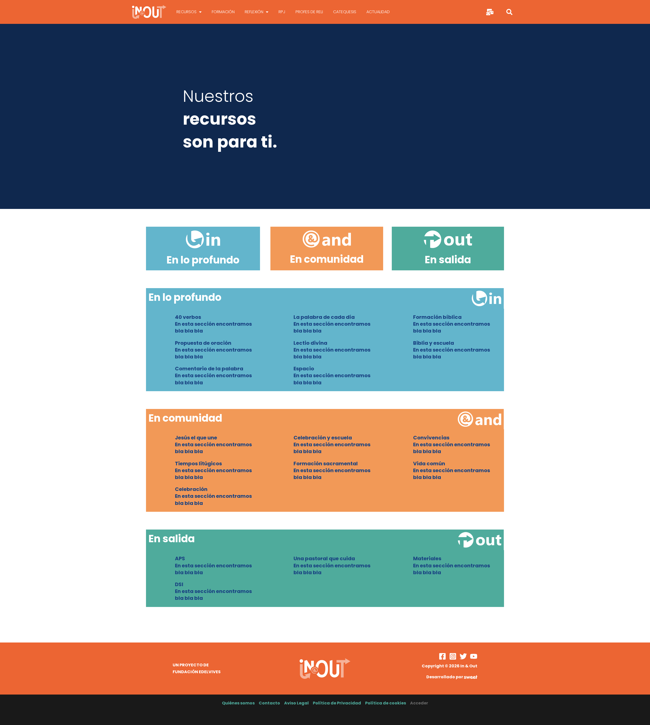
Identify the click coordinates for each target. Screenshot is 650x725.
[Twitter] (463, 656)
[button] (509, 12)
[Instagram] (453, 656)
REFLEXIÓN (254, 12)
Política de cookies (385, 703)
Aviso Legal (296, 703)
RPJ (282, 12)
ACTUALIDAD (378, 12)
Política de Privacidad (337, 703)
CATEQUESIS (344, 12)
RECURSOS (186, 12)
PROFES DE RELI (309, 12)
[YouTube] (473, 656)
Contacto (269, 703)
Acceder (419, 703)
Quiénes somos (238, 703)
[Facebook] (442, 656)
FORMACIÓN (223, 12)
